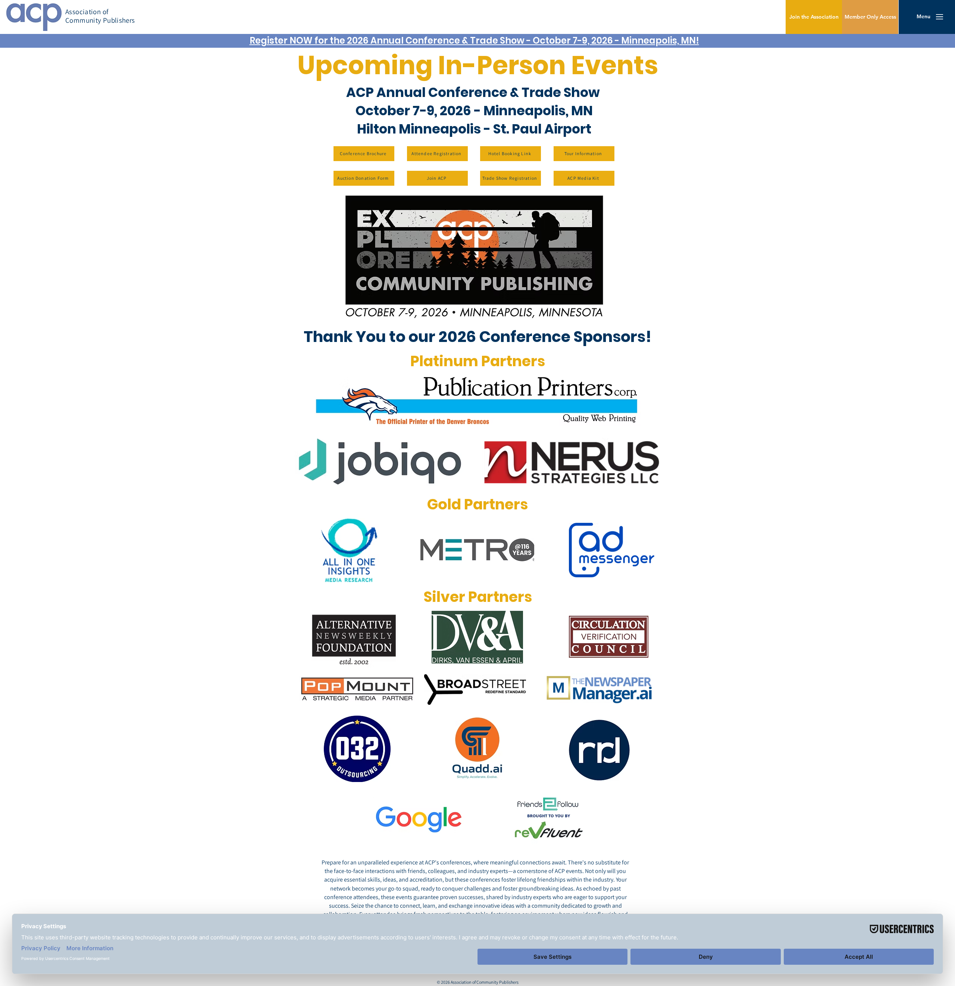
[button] (923, 17)
